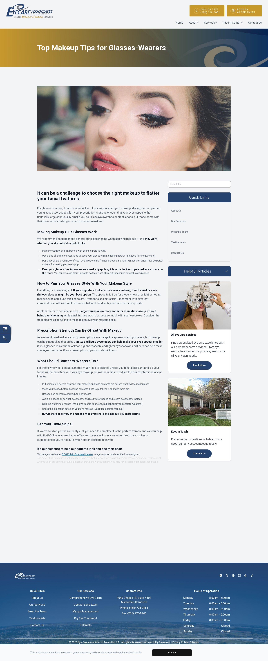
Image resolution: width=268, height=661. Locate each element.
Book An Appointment (246, 11)
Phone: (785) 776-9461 (134, 607)
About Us (176, 210)
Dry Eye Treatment (85, 618)
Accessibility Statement (157, 642)
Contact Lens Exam (86, 604)
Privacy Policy (180, 642)
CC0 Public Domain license (77, 454)
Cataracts (86, 625)
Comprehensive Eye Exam (85, 597)
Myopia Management (85, 611)
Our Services (178, 221)
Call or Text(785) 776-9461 (210, 11)
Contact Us (255, 22)
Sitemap (194, 642)
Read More (199, 365)
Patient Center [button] (231, 22)
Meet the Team (179, 231)
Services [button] (209, 22)
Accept (172, 652)
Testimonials (178, 242)
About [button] (192, 22)
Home (179, 22)
